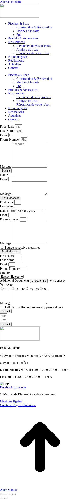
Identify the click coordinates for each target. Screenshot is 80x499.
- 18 (7, 288)
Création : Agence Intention (18, 405)
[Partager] (5, 494)
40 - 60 (34, 288)
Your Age (6, 284)
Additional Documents (15, 280)
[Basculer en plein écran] (9, 494)
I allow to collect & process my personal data (34, 307)
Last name (7, 206)
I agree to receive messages (22, 247)
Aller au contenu (11, 1)
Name (4, 174)
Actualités (14, 64)
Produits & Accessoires (23, 38)
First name (7, 202)
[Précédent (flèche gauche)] (1, 498)
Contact (13, 68)
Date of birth (8, 210)
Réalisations (16, 60)
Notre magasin (17, 57)
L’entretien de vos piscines (33, 45)
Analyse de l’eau (27, 49)
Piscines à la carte (27, 31)
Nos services (16, 42)
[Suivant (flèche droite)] (5, 498)
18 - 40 (20, 288)
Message (6, 166)
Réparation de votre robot (32, 53)
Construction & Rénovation (34, 27)
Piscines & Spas (18, 23)
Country (5, 272)
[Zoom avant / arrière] (14, 494)
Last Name (7, 131)
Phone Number (10, 139)
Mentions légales (11, 401)
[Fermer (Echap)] (1, 494)
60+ (46, 288)
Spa (18, 34)
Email (4, 135)
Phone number (10, 219)
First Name (7, 126)
